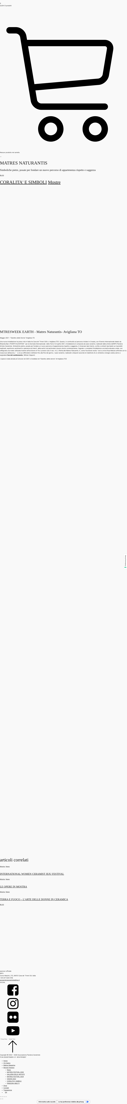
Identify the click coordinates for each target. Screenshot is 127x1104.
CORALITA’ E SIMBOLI (14, 1081)
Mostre (54, 182)
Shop (5, 1086)
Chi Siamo (6, 1063)
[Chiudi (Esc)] (6, 1096)
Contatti (6, 1088)
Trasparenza (7, 1090)
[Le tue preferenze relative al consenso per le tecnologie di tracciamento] (125, 561)
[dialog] (63, 1076)
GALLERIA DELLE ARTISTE (16, 1074)
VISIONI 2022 (11, 1079)
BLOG (2, 175)
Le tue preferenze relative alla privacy (71, 1102)
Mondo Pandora (8, 1068)
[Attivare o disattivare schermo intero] (2, 1096)
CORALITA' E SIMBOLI (23, 182)
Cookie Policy (12, 1039)
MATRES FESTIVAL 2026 (15, 1072)
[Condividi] (4, 1096)
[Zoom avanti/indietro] (0, 1096)
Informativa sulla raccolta (47, 1102)
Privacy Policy (4, 1039)
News (8, 866)
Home (5, 1061)
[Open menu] (0, 156)
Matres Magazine (9, 1065)
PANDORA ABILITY (13, 1083)
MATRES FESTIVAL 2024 (15, 1077)
